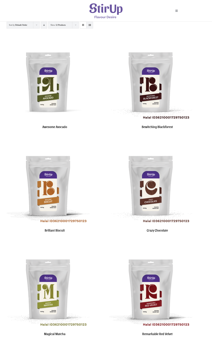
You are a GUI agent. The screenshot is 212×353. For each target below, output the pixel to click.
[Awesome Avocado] (48, 40)
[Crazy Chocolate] (150, 144)
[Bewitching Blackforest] (150, 40)
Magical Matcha (54, 334)
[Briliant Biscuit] (48, 144)
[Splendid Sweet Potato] (48, 351)
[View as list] (89, 25)
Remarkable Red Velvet (157, 334)
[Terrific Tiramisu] (150, 351)
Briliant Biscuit (55, 230)
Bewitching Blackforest (157, 127)
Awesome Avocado (54, 127)
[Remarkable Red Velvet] (150, 247)
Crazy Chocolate (157, 230)
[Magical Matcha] (48, 247)
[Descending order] (44, 25)
